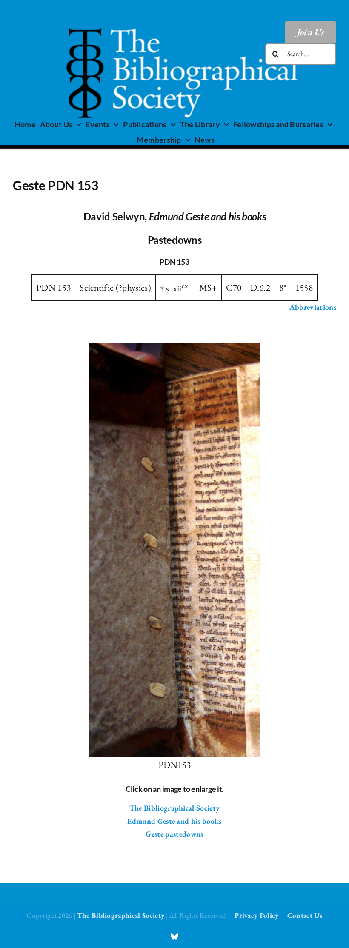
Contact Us (304, 915)
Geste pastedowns (174, 834)
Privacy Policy (256, 915)
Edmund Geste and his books (174, 821)
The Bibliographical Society (174, 808)
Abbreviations (312, 307)
